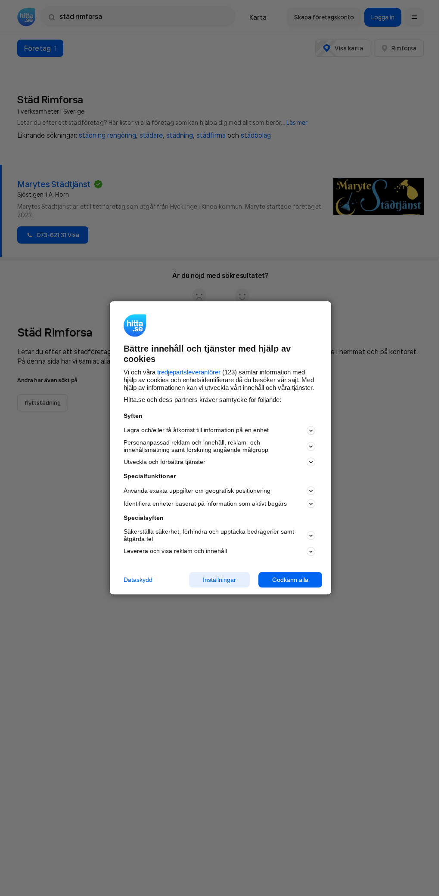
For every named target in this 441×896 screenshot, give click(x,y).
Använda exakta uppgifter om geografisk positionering (197, 490)
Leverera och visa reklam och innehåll (175, 550)
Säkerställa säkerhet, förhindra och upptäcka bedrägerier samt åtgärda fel (209, 535)
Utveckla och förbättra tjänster (164, 461)
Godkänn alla (290, 579)
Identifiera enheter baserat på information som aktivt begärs (205, 503)
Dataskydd (138, 579)
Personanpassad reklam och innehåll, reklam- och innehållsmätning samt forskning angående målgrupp (196, 446)
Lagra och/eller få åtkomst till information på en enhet (196, 430)
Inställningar (219, 579)
